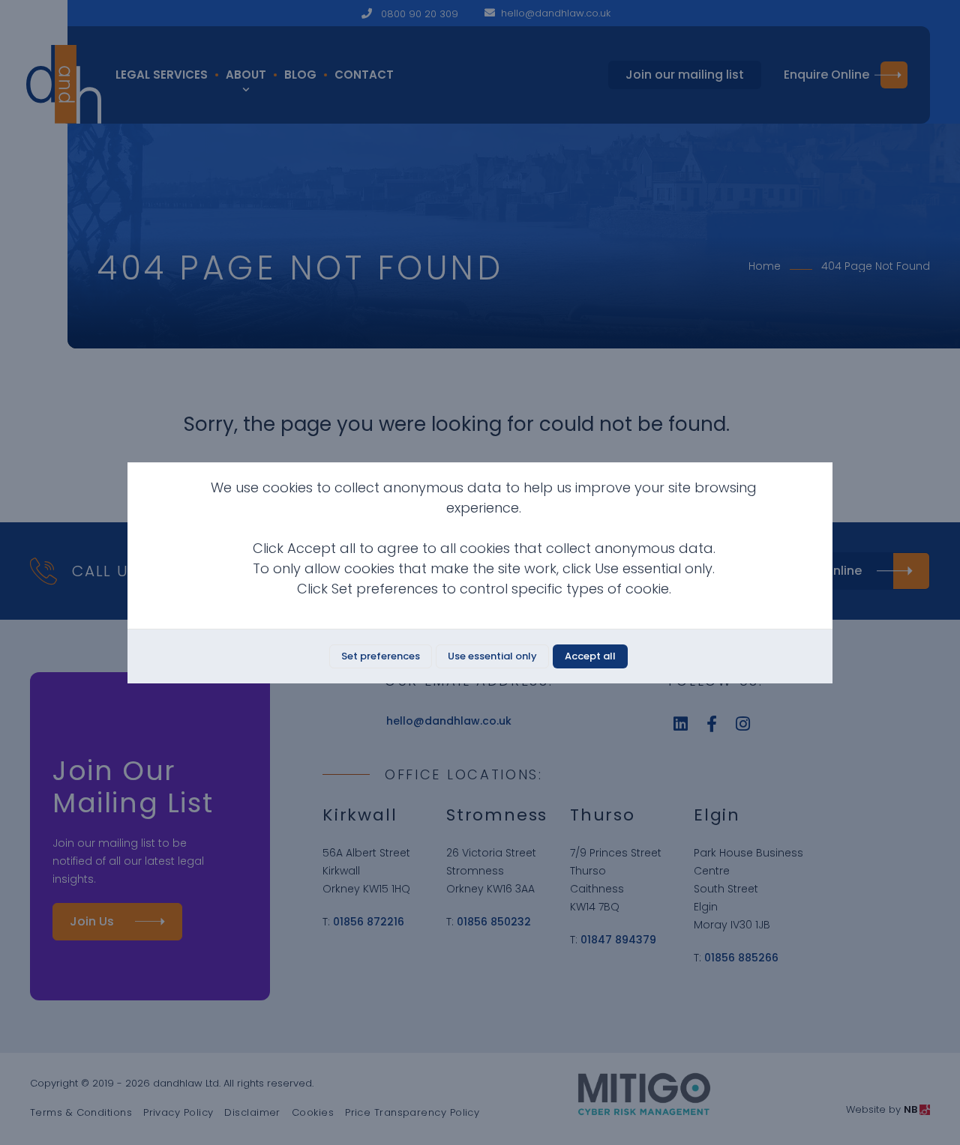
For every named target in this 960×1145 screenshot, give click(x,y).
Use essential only (492, 656)
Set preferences (380, 656)
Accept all (590, 656)
